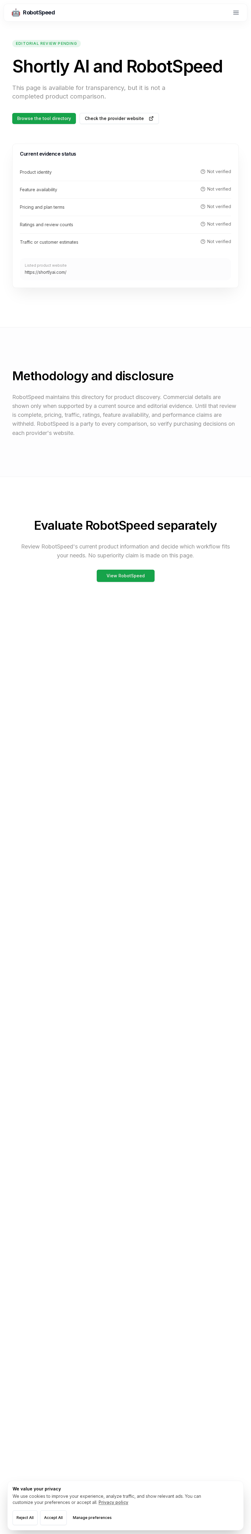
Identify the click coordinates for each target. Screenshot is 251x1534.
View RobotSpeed (126, 575)
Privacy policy (113, 1502)
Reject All (25, 1517)
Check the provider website (114, 118)
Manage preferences (92, 1517)
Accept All (53, 1517)
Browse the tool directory (44, 118)
